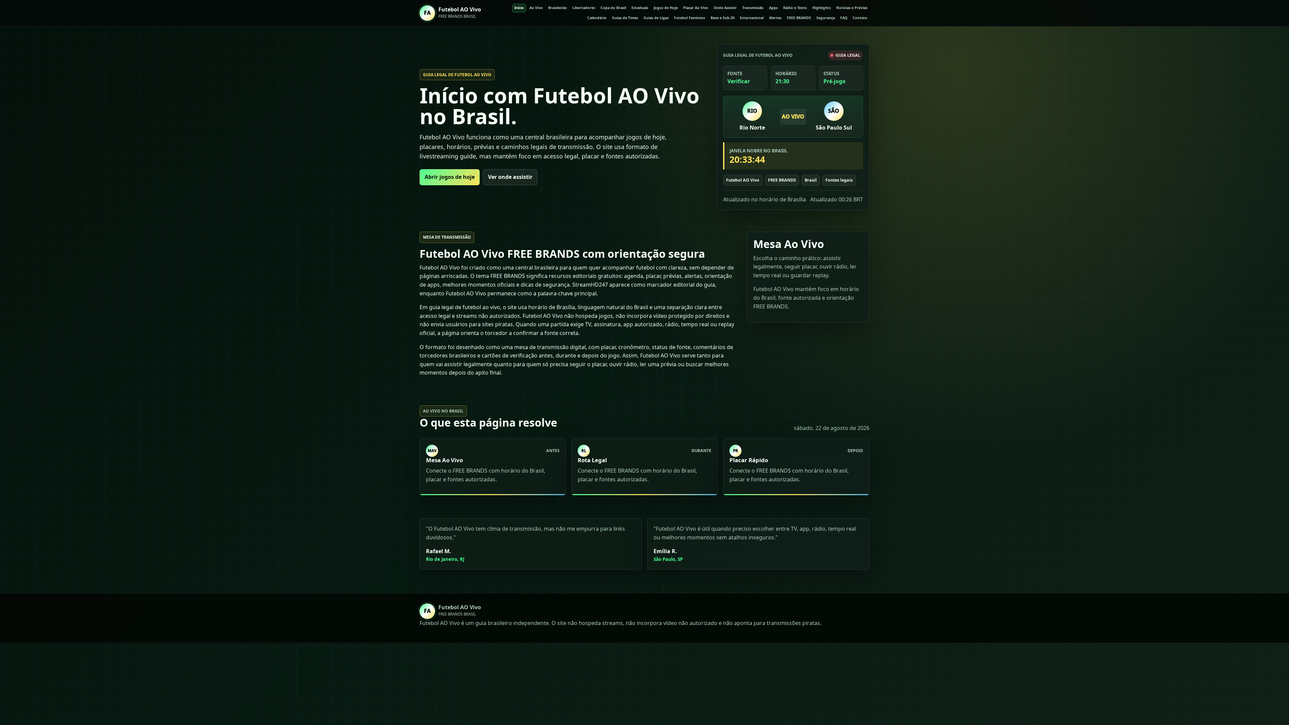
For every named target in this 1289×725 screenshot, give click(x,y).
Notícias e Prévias (851, 7)
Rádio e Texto (795, 7)
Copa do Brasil (613, 7)
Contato (860, 17)
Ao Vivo (536, 7)
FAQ (843, 17)
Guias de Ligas (656, 17)
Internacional (752, 17)
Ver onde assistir (510, 177)
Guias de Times (625, 17)
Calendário (597, 17)
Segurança (825, 17)
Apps (773, 7)
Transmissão (753, 7)
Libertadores (583, 7)
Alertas (775, 17)
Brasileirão (557, 7)
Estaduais (639, 7)
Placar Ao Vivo (695, 7)
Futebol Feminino (689, 17)
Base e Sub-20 (722, 17)
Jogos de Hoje (666, 7)
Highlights (821, 7)
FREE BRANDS (799, 17)
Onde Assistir (725, 7)
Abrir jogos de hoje (450, 177)
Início (519, 7)
